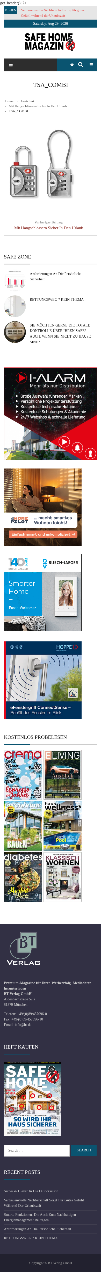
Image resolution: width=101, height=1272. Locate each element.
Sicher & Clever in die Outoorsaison (31, 1191)
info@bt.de (23, 1025)
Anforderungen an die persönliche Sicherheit (37, 1229)
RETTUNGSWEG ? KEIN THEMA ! (58, 300)
